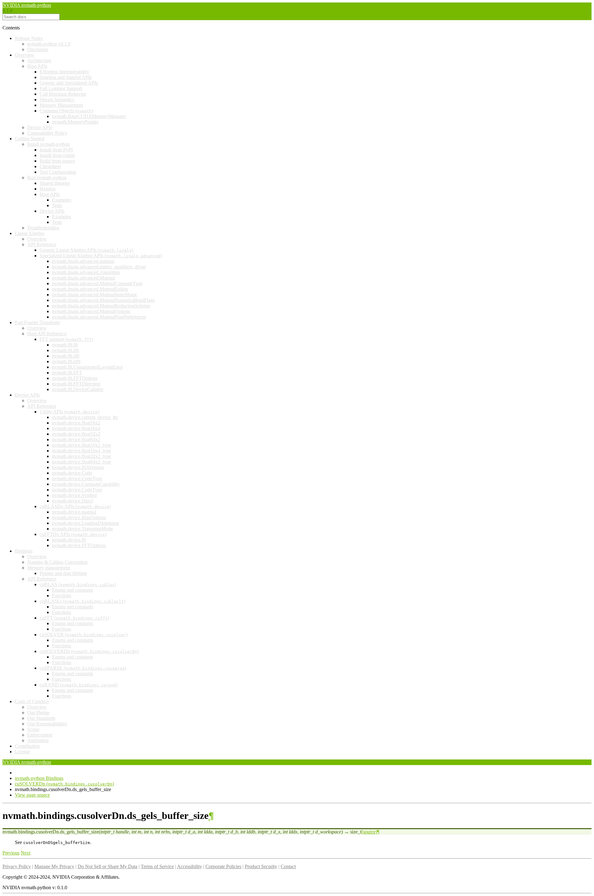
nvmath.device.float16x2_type (81, 445)
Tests (57, 205)
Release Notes (29, 38)
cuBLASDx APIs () (75, 506)
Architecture (39, 60)
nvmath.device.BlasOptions (79, 517)
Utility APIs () (69, 411)
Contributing (27, 746)
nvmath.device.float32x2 (76, 434)
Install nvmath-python (48, 144)
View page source (32, 795)
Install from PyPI (56, 149)
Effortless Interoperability (64, 71)
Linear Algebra (29, 233)
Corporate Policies (223, 866)
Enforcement (39, 734)
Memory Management (61, 105)
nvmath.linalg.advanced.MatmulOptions (91, 311)
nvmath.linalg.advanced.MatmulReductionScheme (101, 305)
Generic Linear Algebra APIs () (86, 250)
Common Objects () (66, 110)
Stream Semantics (57, 99)
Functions (61, 595)
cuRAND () (79, 684)
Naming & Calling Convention (57, 562)
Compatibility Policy (47, 133)
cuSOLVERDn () (89, 651)
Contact (288, 866)
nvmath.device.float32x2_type (81, 456)
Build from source (57, 160)
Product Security (261, 866)
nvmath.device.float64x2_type (81, 461)
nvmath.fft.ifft (65, 350)
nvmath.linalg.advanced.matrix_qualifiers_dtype (99, 266)
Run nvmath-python (47, 177)
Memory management (48, 567)
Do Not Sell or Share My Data (107, 866)
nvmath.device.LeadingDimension (85, 523)
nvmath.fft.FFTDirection (76, 383)
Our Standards (41, 718)
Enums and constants (72, 590)
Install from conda (57, 155)
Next (25, 852)
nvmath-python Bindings (39, 778)
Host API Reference (47, 333)
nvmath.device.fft (69, 539)
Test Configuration (58, 172)
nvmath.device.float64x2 (76, 439)
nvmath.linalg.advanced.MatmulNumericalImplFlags (103, 300)
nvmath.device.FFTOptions (79, 545)
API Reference (41, 244)
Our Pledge (38, 712)
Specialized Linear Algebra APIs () (101, 255)
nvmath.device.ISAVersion (78, 467)
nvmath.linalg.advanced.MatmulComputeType (97, 283)
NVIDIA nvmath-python (26, 5)
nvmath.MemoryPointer (75, 121)
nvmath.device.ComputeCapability (86, 484)
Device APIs (39, 127)
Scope (33, 729)
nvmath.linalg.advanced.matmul (83, 261)
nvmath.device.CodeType (77, 478)
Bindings (23, 551)
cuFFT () (74, 617)
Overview (24, 55)
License (22, 751)
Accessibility (189, 866)
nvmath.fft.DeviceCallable (77, 389)
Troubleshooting (43, 227)
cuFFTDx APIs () (73, 534)
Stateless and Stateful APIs (66, 77)
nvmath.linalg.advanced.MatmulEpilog (90, 289)
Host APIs (37, 66)
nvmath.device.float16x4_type (81, 450)
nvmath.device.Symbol (74, 495)
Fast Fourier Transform (37, 322)
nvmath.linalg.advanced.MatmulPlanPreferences (99, 317)
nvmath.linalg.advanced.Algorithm (86, 272)
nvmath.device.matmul (74, 512)
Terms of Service (157, 866)
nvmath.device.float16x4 (76, 428)
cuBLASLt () (82, 601)
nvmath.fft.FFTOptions (74, 378)
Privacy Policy (16, 866)
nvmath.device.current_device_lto (85, 417)
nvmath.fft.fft (65, 344)
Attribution (38, 740)
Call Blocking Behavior (63, 94)
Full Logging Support (61, 88)
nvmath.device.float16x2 (76, 422)
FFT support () (66, 339)
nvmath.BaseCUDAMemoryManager (89, 116)
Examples (61, 199)
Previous (10, 852)
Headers (48, 188)
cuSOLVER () (83, 634)
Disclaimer (37, 49)
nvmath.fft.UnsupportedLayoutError (87, 367)
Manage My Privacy (54, 866)
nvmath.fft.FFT (67, 372)
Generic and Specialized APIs (69, 82)
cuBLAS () (78, 584)
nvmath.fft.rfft (65, 356)
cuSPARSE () (83, 668)
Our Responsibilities (47, 723)
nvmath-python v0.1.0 (49, 43)
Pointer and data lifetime (63, 573)
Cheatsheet (50, 166)
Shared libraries (55, 183)
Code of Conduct (32, 701)
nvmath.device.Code (72, 473)
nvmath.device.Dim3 (72, 500)
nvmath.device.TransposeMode (82, 528)
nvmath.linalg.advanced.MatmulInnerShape (94, 294)
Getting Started (29, 138)
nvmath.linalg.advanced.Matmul (83, 278)
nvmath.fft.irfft (66, 361)
